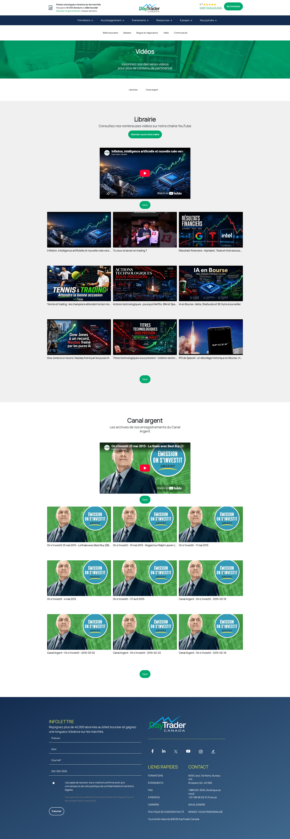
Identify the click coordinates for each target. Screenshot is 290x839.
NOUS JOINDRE (196, 804)
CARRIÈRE (153, 804)
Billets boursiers (110, 32)
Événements (139, 20)
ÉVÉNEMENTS (155, 782)
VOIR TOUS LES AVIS (211, 8)
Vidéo (166, 32)
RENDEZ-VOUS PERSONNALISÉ (205, 811)
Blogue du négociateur (147, 32)
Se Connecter (233, 6)
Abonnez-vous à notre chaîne (145, 134)
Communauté (180, 32)
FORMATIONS (155, 775)
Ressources (162, 20)
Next (145, 205)
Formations (84, 20)
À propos (184, 20)
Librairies (133, 89)
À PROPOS (154, 797)
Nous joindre (207, 20)
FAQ (150, 790)
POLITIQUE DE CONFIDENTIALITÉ (166, 811)
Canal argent (152, 89)
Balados (127, 32)
